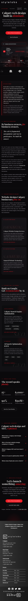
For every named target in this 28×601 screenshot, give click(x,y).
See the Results (14, 37)
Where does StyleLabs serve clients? (12, 461)
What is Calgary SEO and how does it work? (12, 449)
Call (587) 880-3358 (14, 505)
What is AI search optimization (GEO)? (13, 456)
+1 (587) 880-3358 (22, 509)
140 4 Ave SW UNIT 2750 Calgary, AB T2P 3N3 (9, 542)
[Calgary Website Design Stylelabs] (14, 595)
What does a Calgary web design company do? (11, 436)
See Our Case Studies (9, 409)
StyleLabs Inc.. (11, 591)
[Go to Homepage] (9, 2)
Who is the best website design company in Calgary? (11, 443)
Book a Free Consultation (14, 32)
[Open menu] (25, 2)
